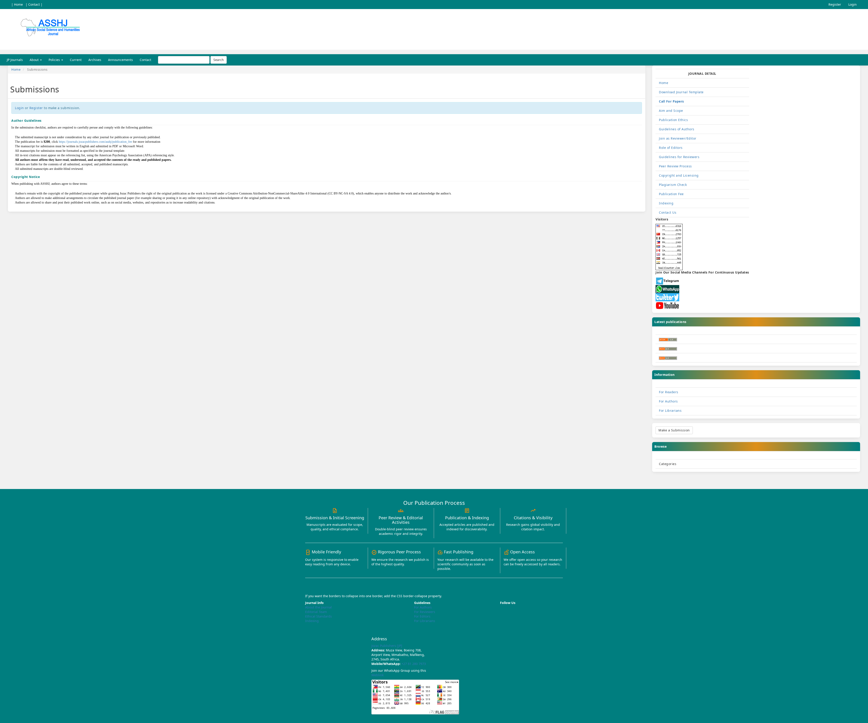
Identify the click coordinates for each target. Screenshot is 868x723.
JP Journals (15, 60)
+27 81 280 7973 (413, 664)
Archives (94, 60)
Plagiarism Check (673, 185)
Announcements (120, 60)
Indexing (666, 203)
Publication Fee (671, 194)
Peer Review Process (675, 166)
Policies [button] (55, 60)
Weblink (377, 675)
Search (218, 60)
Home (16, 69)
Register (834, 4)
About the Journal (318, 607)
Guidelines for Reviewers (679, 157)
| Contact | (34, 4)
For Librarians (670, 410)
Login (852, 4)
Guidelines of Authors (676, 129)
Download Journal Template (681, 92)
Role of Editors (671, 147)
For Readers (668, 392)
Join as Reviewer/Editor (677, 138)
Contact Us (667, 212)
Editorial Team (316, 612)
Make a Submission (674, 430)
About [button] (35, 60)
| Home (17, 4)
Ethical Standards (318, 616)
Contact (145, 60)
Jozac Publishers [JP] (386, 645)
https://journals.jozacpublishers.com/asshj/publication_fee (95, 141)
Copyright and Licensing (679, 175)
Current (76, 60)
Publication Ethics (673, 120)
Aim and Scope (671, 110)
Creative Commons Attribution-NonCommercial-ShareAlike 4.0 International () (291, 193)
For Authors (668, 401)
